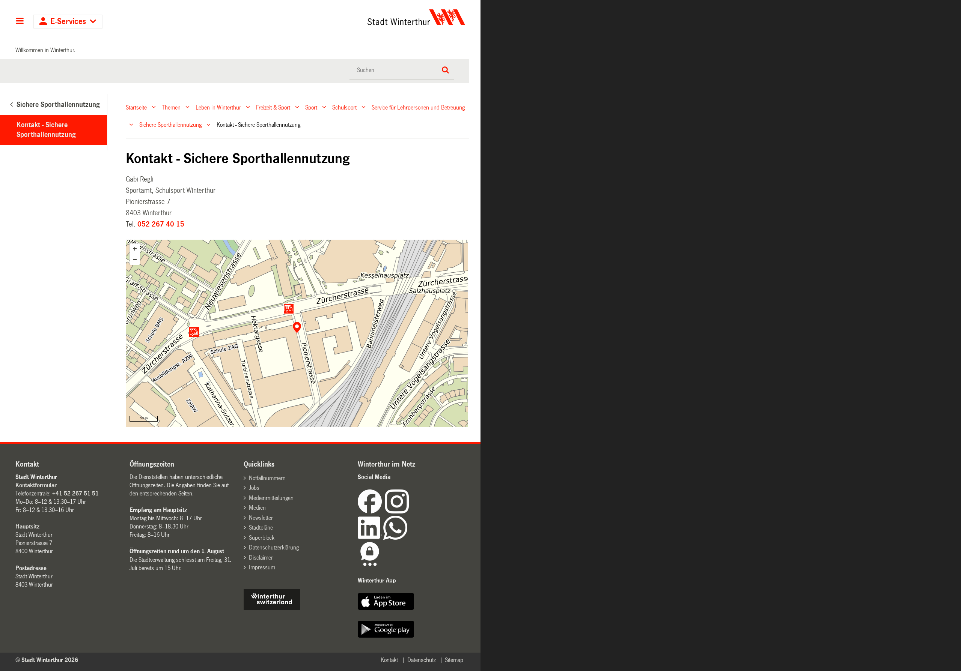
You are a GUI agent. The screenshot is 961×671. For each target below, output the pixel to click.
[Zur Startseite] (346, 17)
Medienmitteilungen (271, 498)
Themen (171, 107)
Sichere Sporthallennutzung (170, 125)
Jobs (254, 488)
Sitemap (454, 660)
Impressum (262, 567)
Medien (257, 507)
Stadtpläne (261, 527)
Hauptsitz (27, 526)
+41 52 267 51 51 (75, 493)
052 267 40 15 (160, 224)
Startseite (136, 107)
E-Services (68, 21)
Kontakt (389, 660)
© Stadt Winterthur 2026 (46, 660)
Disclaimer (261, 557)
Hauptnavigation (19, 22)
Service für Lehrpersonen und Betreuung (418, 107)
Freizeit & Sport (273, 107)
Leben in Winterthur (218, 107)
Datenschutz (421, 660)
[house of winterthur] (272, 608)
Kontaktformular (36, 485)
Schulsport (344, 107)
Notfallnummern (267, 478)
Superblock (261, 537)
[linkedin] (370, 537)
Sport (311, 107)
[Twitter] (409, 511)
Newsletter (261, 518)
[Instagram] (397, 511)
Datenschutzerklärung (274, 547)
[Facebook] (371, 511)
